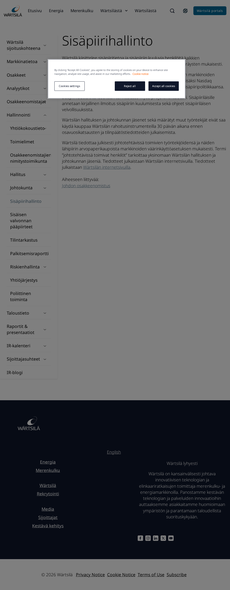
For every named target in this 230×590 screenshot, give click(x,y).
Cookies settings (69, 86)
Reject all (130, 86)
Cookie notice (140, 73)
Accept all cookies (163, 86)
